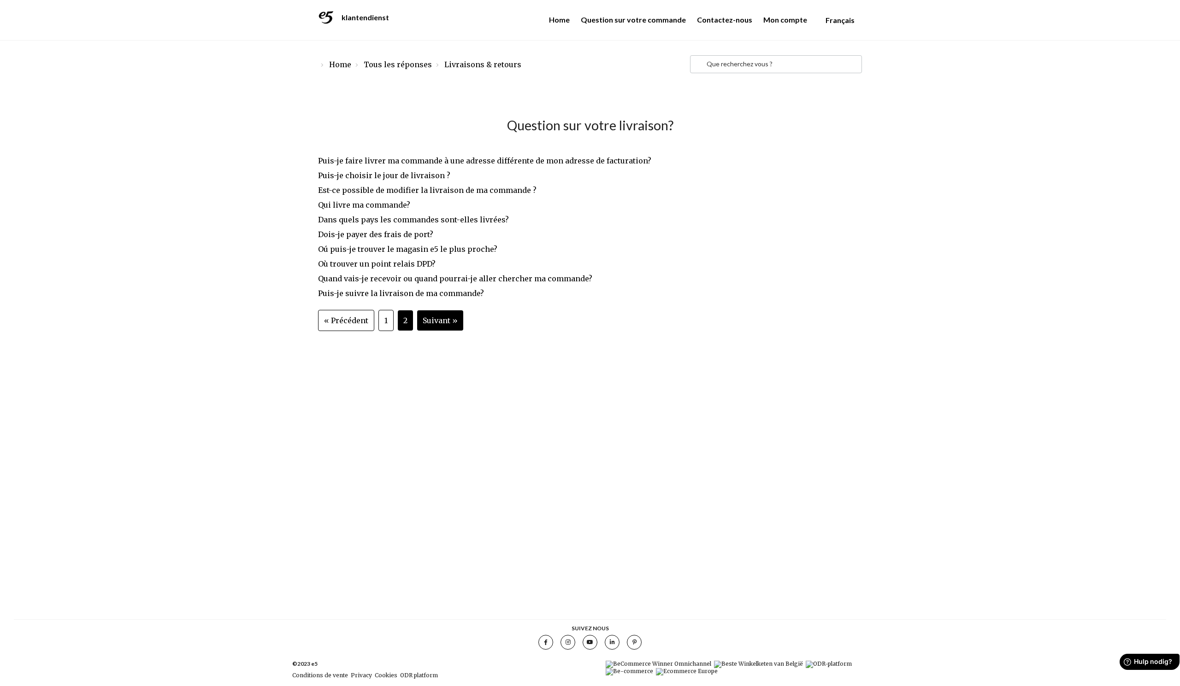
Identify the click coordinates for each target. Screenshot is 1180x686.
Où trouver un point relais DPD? (377, 263)
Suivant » (440, 320)
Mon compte (785, 19)
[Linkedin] (612, 642)
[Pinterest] (634, 642)
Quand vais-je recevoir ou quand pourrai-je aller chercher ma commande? (455, 278)
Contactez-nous (724, 19)
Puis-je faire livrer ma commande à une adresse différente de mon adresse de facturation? (484, 160)
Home (559, 19)
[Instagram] (567, 642)
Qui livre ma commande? (364, 204)
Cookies (386, 675)
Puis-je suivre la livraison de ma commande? (401, 293)
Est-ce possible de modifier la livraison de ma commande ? (427, 190)
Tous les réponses (398, 64)
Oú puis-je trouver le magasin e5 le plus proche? (407, 249)
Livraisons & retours (482, 64)
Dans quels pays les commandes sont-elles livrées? (413, 219)
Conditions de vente (320, 675)
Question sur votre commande (633, 19)
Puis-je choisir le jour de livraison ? (384, 175)
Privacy (361, 675)
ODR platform (419, 675)
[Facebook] (545, 642)
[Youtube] (590, 642)
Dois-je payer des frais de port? (375, 234)
